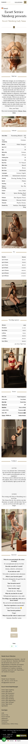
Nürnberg (19, 668)
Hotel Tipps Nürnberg (7, 699)
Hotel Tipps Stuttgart (7, 702)
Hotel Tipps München (7, 697)
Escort (15, 663)
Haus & (19, 666)
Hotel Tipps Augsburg (7, 690)
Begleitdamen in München (8, 664)
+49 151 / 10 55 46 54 (10, 681)
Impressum (4, 718)
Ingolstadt (10, 670)
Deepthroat (4, 404)
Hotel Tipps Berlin (6, 691)
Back (14, 629)
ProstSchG (4, 722)
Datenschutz (5, 720)
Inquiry (14, 635)
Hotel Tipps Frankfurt (7, 695)
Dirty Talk (4, 402)
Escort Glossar (5, 716)
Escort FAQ (4, 715)
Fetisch (3, 415)
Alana (14, 112)
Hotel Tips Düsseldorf (7, 693)
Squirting (4, 407)
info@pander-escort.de (8, 682)
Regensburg (20, 670)
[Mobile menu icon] (25, 2)
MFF (25, 410)
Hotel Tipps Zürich (6, 704)
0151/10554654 (18, 2)
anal (12, 95)
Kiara (24, 111)
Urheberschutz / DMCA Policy (9, 724)
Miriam (20, 111)
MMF (25, 413)
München (15, 661)
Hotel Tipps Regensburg (8, 700)
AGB (2, 713)
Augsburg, (4, 670)
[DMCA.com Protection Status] (21, 736)
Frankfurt (13, 668)
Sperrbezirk (4, 706)
